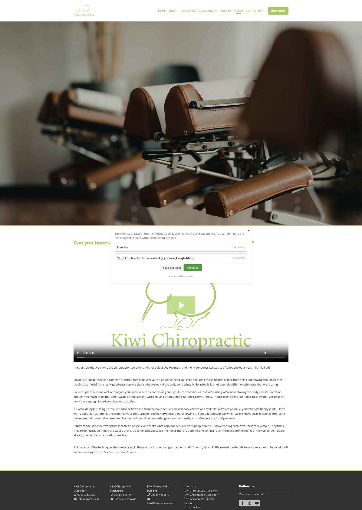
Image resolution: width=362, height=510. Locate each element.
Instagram (249, 503)
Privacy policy (192, 506)
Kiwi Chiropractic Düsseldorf (201, 494)
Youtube (256, 503)
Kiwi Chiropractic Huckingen (201, 490)
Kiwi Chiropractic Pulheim (199, 498)
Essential (122, 247)
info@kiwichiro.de (88, 498)
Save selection (172, 267)
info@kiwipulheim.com (160, 503)
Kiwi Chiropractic (84, 10)
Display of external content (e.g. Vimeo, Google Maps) (159, 258)
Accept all (193, 267)
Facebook (242, 503)
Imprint (188, 503)
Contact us (190, 486)
